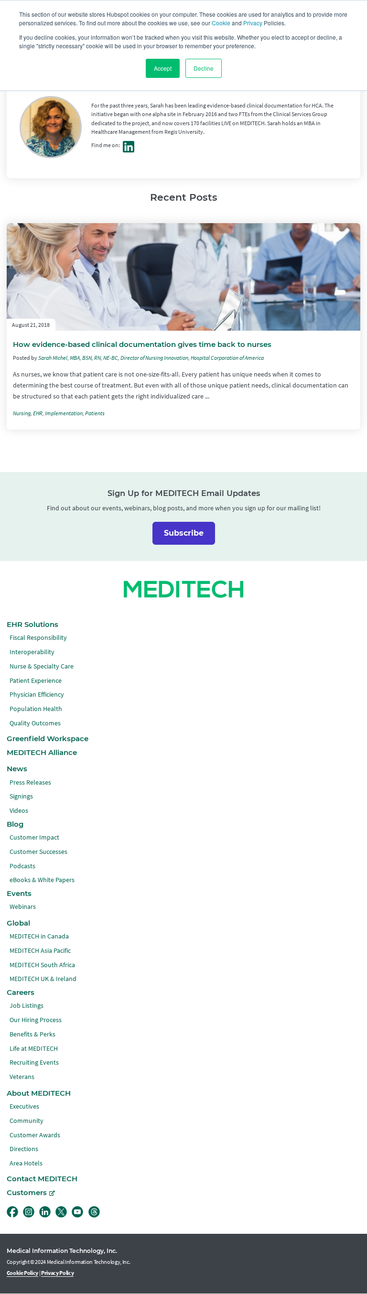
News (17, 769)
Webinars (23, 907)
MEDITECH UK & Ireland (43, 979)
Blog (15, 824)
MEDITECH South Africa (42, 965)
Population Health (36, 709)
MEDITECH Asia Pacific (40, 951)
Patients (95, 413)
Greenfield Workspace (47, 738)
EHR (38, 413)
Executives (24, 1106)
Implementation (64, 413)
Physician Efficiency (37, 694)
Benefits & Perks (32, 1034)
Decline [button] (204, 68)
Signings (21, 796)
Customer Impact (34, 837)
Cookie (221, 23)
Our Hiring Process (36, 1020)
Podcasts (22, 866)
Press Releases (30, 782)
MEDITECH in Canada (39, 936)
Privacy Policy (57, 1273)
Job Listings (26, 1006)
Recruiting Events (34, 1062)
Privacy (252, 23)
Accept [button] (163, 68)
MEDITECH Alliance (42, 752)
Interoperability (32, 652)
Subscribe (184, 533)
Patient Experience (36, 681)
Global (18, 923)
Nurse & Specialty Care (42, 666)
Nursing (22, 413)
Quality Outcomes (35, 723)
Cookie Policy (23, 1273)
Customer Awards (35, 1135)
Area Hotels (26, 1163)
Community (26, 1121)
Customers (27, 1192)
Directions (24, 1149)
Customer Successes (38, 852)
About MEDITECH (39, 1093)
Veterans (22, 1077)
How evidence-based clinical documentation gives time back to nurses (142, 344)
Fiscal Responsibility (38, 638)
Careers (20, 992)
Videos (19, 811)
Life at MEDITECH (34, 1049)
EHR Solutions (32, 624)
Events (19, 893)
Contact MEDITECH (42, 1179)
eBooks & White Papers (42, 880)
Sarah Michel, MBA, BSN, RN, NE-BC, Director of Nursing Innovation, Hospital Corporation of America (151, 358)
